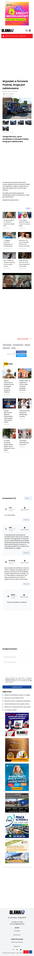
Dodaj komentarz (17, 687)
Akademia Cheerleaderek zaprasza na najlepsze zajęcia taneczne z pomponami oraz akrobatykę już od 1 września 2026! (17, 695)
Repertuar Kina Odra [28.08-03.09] (13, 698)
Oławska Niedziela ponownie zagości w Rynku (16, 704)
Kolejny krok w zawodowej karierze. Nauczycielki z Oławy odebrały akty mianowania (17, 707)
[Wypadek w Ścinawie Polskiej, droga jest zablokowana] (17, 108)
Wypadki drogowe (7, 345)
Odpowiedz (26, 519)
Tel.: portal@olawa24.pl (17, 924)
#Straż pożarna (6, 348)
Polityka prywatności (17, 942)
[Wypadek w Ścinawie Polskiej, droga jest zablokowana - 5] (6, 128)
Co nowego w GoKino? (10, 710)
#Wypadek (27, 345)
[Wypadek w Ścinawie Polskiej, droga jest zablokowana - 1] (6, 122)
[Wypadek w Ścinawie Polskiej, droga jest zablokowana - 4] (28, 122)
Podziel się (22, 355)
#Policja (13, 348)
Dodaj (27, 498)
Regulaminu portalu (10, 679)
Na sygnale (17, 931)
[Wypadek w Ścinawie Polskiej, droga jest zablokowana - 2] (13, 122)
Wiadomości (17, 935)
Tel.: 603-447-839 (17, 922)
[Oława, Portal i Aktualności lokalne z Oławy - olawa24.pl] (9, 30)
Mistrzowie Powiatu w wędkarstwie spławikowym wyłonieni (17, 701)
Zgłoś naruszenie (23, 339)
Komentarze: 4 (9, 96)
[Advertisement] (17, 59)
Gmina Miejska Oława (18, 345)
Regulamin (17, 946)
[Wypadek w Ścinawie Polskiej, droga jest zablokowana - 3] (21, 122)
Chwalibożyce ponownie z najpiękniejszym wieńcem (15, 36)
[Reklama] (17, 13)
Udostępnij (22, 352)
